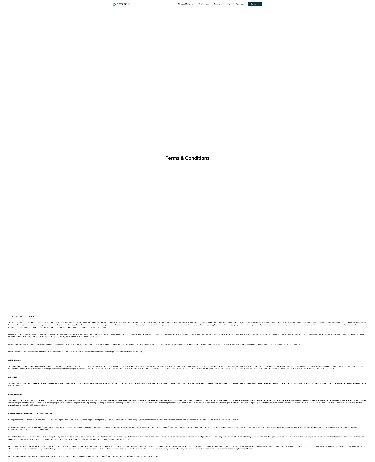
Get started (255, 4)
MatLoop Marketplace (186, 4)
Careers (217, 4)
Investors (228, 4)
